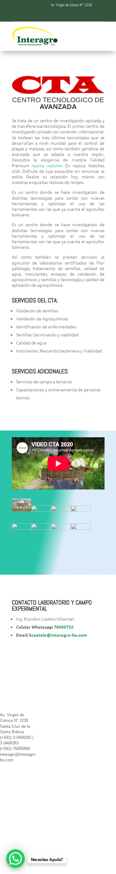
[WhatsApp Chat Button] (15, 858)
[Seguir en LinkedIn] (52, 15)
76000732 (64, 627)
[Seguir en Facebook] (40, 15)
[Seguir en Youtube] (77, 15)
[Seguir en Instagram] (64, 15)
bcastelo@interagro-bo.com (58, 635)
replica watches (47, 165)
